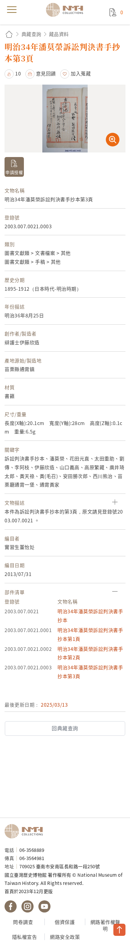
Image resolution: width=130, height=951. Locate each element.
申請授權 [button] (14, 172)
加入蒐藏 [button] (81, 73)
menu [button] (12, 9)
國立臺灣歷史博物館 (26, 831)
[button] (13, 73)
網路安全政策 (65, 936)
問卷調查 (23, 922)
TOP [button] (119, 930)
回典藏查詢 (65, 728)
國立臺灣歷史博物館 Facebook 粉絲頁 (11, 906)
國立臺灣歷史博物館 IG (27, 906)
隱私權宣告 (24, 936)
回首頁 (9, 34)
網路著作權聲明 (105, 925)
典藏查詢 (31, 34)
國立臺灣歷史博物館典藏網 (66, 9)
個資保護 (65, 922)
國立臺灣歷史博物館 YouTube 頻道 (44, 906)
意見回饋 (46, 73)
